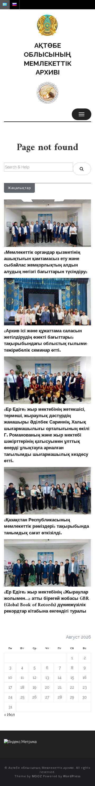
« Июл (9, 715)
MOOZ (37, 776)
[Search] (82, 169)
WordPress (71, 776)
